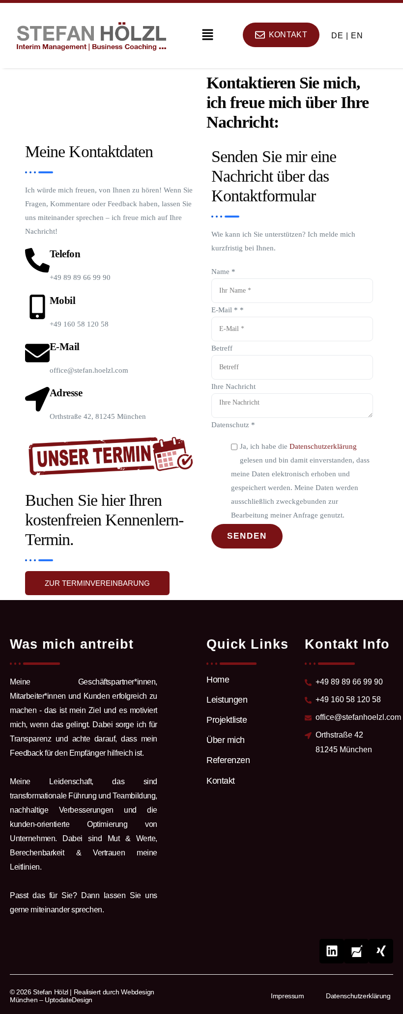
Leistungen (226, 700)
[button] (207, 35)
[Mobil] (37, 307)
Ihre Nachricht (233, 386)
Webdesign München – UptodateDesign (82, 996)
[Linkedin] (331, 951)
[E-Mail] (37, 353)
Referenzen (228, 760)
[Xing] (381, 951)
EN (357, 35)
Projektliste (226, 720)
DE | (339, 35)
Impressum (287, 996)
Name (223, 271)
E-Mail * (227, 310)
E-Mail (65, 347)
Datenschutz (233, 425)
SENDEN (247, 536)
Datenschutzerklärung (323, 446)
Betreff (221, 348)
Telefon (65, 254)
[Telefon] (37, 260)
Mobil (62, 300)
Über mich (225, 740)
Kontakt (220, 781)
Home (217, 680)
